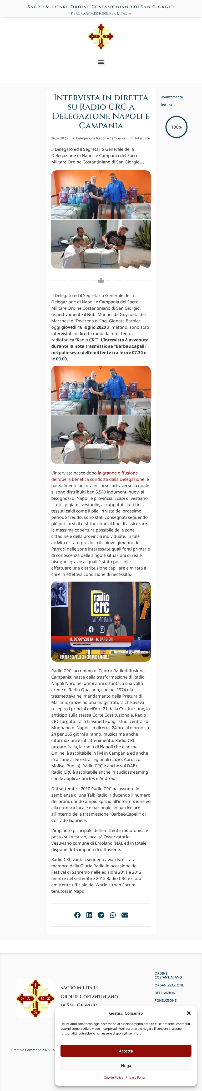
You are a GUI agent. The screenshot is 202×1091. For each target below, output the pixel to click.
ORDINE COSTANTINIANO (168, 975)
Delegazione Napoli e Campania (100, 138)
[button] (188, 1013)
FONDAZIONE (165, 1001)
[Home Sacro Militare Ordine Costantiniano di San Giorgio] (101, 36)
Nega (126, 1065)
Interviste (142, 138)
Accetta (126, 1051)
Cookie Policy (113, 1077)
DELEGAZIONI (166, 993)
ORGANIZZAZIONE (169, 985)
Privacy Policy (135, 1077)
